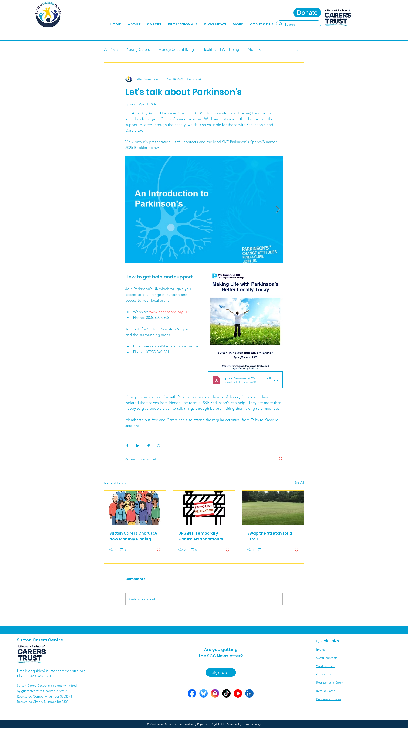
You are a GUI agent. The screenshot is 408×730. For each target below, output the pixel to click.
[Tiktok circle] (226, 693)
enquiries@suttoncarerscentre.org (57, 670)
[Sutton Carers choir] (135, 508)
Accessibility (234, 724)
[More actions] (280, 78)
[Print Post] (159, 446)
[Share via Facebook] (127, 446)
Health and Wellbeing (220, 49)
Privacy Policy (253, 724)
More (252, 49)
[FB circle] (192, 693)
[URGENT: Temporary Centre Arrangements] (204, 508)
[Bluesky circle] (203, 693)
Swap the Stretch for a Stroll (269, 536)
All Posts (111, 49)
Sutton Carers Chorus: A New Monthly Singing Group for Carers (133, 536)
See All (299, 482)
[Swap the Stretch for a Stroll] (273, 508)
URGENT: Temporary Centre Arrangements (200, 536)
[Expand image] (204, 209)
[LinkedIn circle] (249, 693)
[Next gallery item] (277, 209)
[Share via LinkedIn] (138, 446)
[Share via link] (148, 446)
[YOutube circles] (238, 693)
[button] (154, 24)
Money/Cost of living (176, 49)
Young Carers (138, 49)
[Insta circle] (215, 693)
